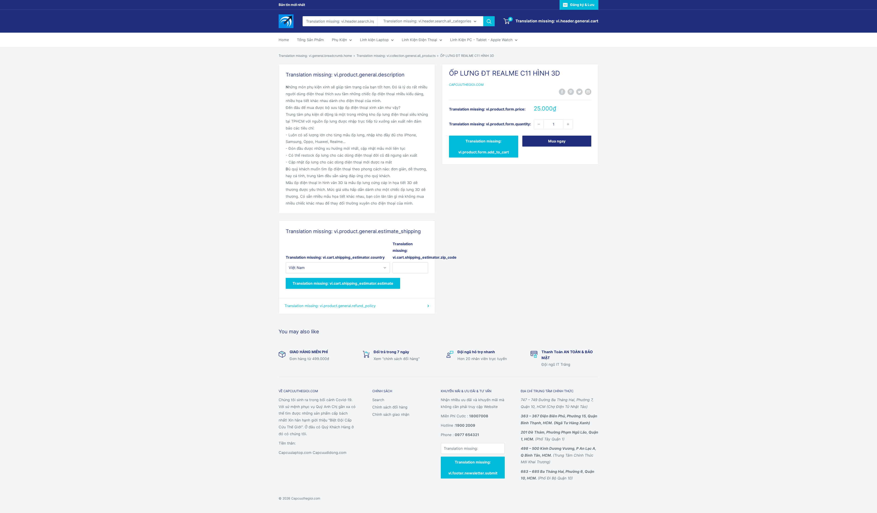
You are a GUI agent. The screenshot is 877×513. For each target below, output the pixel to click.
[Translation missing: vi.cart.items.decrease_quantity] (539, 124)
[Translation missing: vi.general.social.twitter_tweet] (579, 91)
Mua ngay (556, 141)
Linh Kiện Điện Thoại (419, 39)
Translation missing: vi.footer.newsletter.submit (472, 467)
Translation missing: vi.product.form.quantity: (490, 124)
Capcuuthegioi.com (466, 85)
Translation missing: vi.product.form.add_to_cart (483, 146)
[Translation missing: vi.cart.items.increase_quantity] (568, 124)
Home (284, 39)
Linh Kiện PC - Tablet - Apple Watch (481, 39)
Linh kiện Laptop (374, 39)
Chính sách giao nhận (390, 414)
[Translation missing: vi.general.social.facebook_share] (562, 91)
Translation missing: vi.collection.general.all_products (396, 56)
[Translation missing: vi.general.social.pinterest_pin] (571, 91)
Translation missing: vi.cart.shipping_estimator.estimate (343, 283)
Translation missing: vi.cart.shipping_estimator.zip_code (410, 251)
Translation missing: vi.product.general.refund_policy (330, 305)
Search (378, 399)
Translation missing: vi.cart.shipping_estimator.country (335, 257)
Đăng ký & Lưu (582, 5)
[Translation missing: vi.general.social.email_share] (588, 91)
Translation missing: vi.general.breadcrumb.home (315, 56)
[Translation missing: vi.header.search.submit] (489, 21)
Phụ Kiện (339, 39)
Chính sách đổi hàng (389, 407)
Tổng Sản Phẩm (310, 39)
